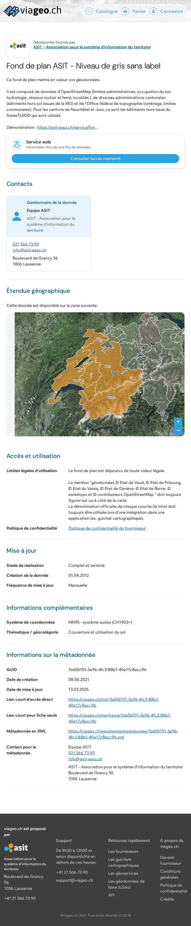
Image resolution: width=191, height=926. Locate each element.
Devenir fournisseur (170, 860)
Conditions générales (170, 874)
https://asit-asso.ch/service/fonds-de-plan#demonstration (68, 127)
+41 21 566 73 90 (20, 898)
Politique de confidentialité (173, 888)
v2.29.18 (125, 915)
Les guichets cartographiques (123, 862)
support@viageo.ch (74, 880)
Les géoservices (123, 873)
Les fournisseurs (123, 851)
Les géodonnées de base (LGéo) (126, 884)
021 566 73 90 (26, 244)
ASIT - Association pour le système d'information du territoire (92, 47)
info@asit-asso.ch (29, 250)
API (111, 895)
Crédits (167, 898)
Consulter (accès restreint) (95, 158)
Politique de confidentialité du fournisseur (107, 528)
